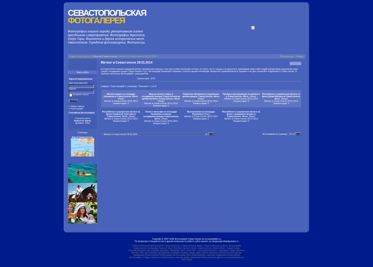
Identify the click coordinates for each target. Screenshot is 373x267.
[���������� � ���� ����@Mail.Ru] (126, 78)
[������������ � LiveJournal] (123, 78)
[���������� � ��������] (105, 78)
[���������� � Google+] (102, 78)
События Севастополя (104, 56)
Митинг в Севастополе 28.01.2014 (121, 101)
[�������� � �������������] (109, 78)
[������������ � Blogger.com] (116, 78)
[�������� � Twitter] (130, 78)
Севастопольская (107, 16)
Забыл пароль (78, 106)
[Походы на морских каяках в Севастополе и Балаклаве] (82, 182)
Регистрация (77, 108)
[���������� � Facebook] (112, 78)
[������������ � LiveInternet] (119, 78)
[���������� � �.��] (133, 78)
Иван (87, 123)
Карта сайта (83, 72)
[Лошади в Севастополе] (82, 201)
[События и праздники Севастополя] (82, 223)
